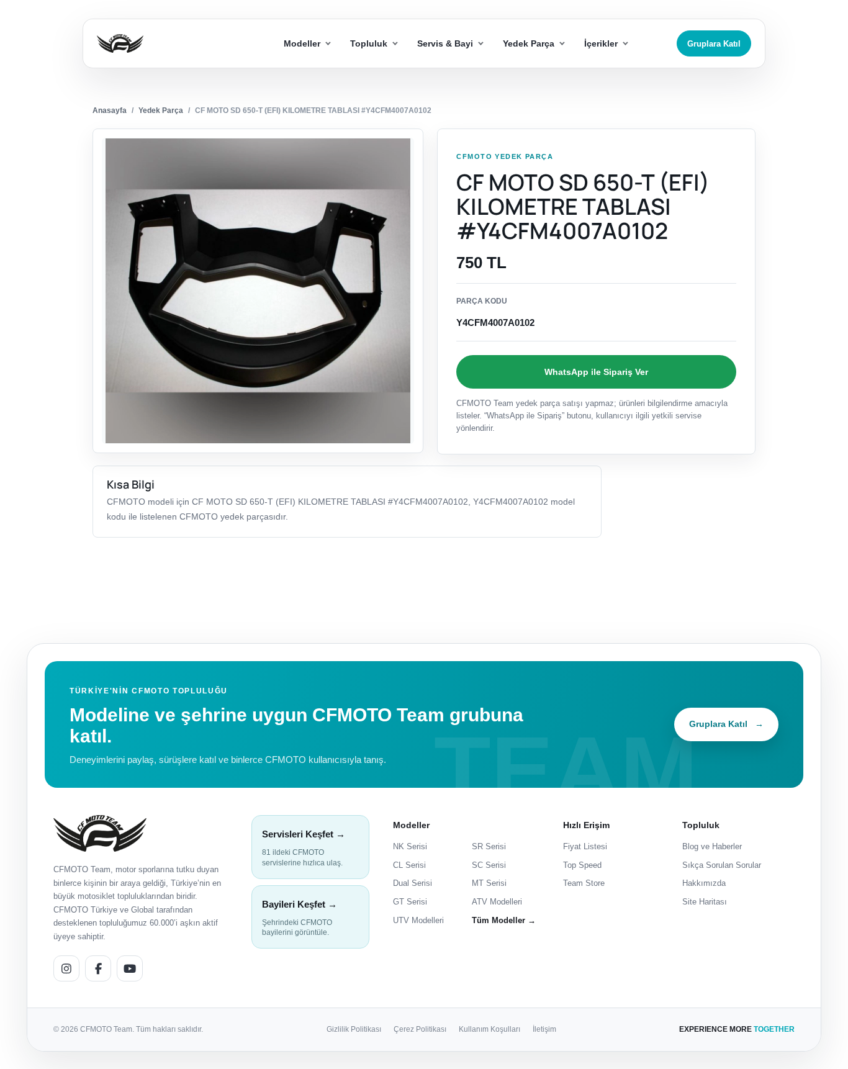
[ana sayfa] (165, 43)
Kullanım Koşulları (489, 1029)
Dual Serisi (412, 883)
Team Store (584, 883)
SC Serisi (489, 865)
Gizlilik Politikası (354, 1029)
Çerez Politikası (420, 1029)
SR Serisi (489, 846)
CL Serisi (409, 865)
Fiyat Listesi (585, 846)
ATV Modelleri (497, 901)
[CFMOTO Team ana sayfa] (100, 833)
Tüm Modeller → (504, 920)
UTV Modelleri (418, 920)
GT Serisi (410, 901)
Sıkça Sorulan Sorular (721, 865)
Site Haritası (704, 901)
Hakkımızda (704, 883)
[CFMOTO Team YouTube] (130, 968)
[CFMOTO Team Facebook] (98, 968)
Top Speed (582, 865)
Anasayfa (109, 110)
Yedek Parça (160, 110)
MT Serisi (489, 883)
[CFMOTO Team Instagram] (66, 968)
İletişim (544, 1029)
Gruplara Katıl (714, 43)
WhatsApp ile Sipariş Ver (596, 372)
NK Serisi (410, 846)
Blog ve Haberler (712, 846)
